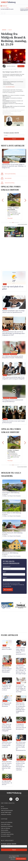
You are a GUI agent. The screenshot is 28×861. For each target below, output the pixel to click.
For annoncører (4, 808)
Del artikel (20, 66)
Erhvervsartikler (4, 830)
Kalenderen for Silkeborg (6, 826)
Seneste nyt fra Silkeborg (6, 822)
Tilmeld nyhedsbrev (21, 858)
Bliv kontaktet (8, 589)
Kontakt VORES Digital (6, 812)
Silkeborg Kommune (5, 832)
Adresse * (5, 577)
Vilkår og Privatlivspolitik (7, 810)
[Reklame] (14, 121)
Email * (4, 571)
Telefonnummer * (7, 566)
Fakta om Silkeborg (5, 828)
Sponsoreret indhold (5, 836)
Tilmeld (14, 139)
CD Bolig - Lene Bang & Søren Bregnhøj (11, 496)
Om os (2, 806)
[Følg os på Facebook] (10, 799)
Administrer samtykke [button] (6, 814)
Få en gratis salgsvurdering (7, 834)
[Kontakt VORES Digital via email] (17, 799)
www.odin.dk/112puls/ (10, 86)
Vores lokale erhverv (5, 824)
